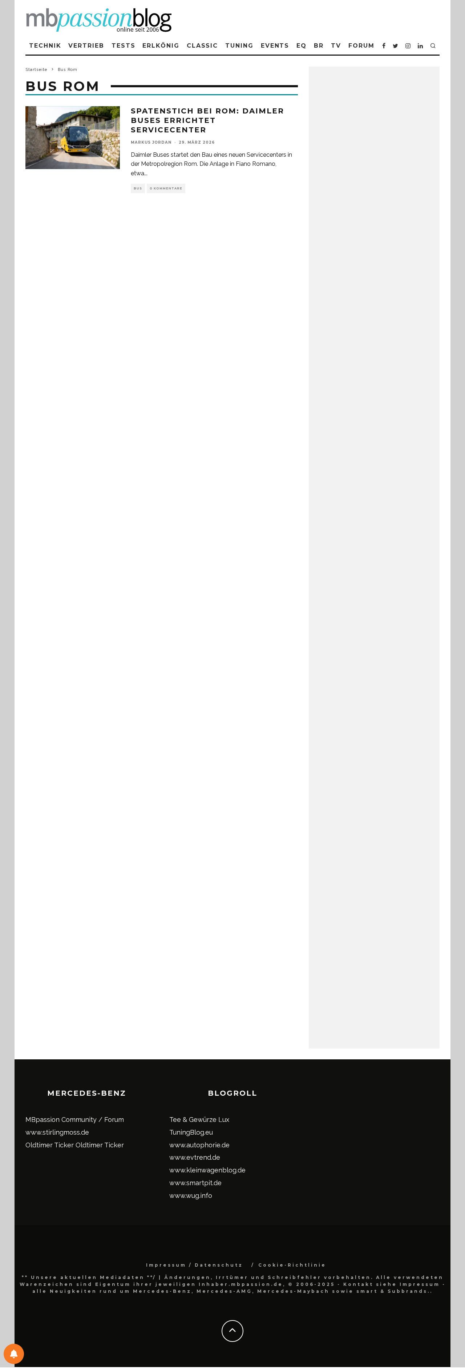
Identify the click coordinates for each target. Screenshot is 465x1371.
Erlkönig (160, 45)
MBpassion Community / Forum (74, 1119)
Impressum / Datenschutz (194, 1265)
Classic (202, 45)
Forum (361, 45)
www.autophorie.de (199, 1145)
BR (319, 45)
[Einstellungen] (14, 1354)
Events (275, 45)
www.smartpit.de (195, 1183)
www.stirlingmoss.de (57, 1132)
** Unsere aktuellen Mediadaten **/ (89, 1277)
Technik (45, 45)
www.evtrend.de (194, 1157)
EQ (301, 45)
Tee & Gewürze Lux (199, 1119)
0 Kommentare (166, 188)
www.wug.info (190, 1195)
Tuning (239, 45)
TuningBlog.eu (191, 1132)
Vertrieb (86, 45)
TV (336, 45)
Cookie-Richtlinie (292, 1265)
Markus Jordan (151, 142)
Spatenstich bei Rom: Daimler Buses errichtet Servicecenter (207, 120)
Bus (138, 188)
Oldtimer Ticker (49, 1145)
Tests (124, 45)
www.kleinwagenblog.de (207, 1170)
